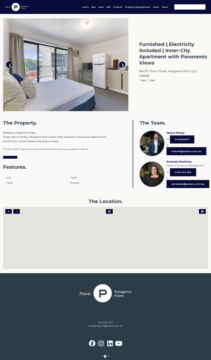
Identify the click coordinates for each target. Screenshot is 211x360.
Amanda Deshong (179, 161)
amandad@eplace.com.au (187, 183)
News (165, 7)
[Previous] (9, 65)
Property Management (137, 7)
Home (85, 7)
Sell (108, 7)
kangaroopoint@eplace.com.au (105, 326)
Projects (117, 7)
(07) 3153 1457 (105, 322)
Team (156, 7)
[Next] (122, 65)
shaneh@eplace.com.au (186, 151)
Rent (101, 7)
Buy (94, 7)
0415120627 (182, 139)
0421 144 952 (183, 172)
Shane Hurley (176, 132)
